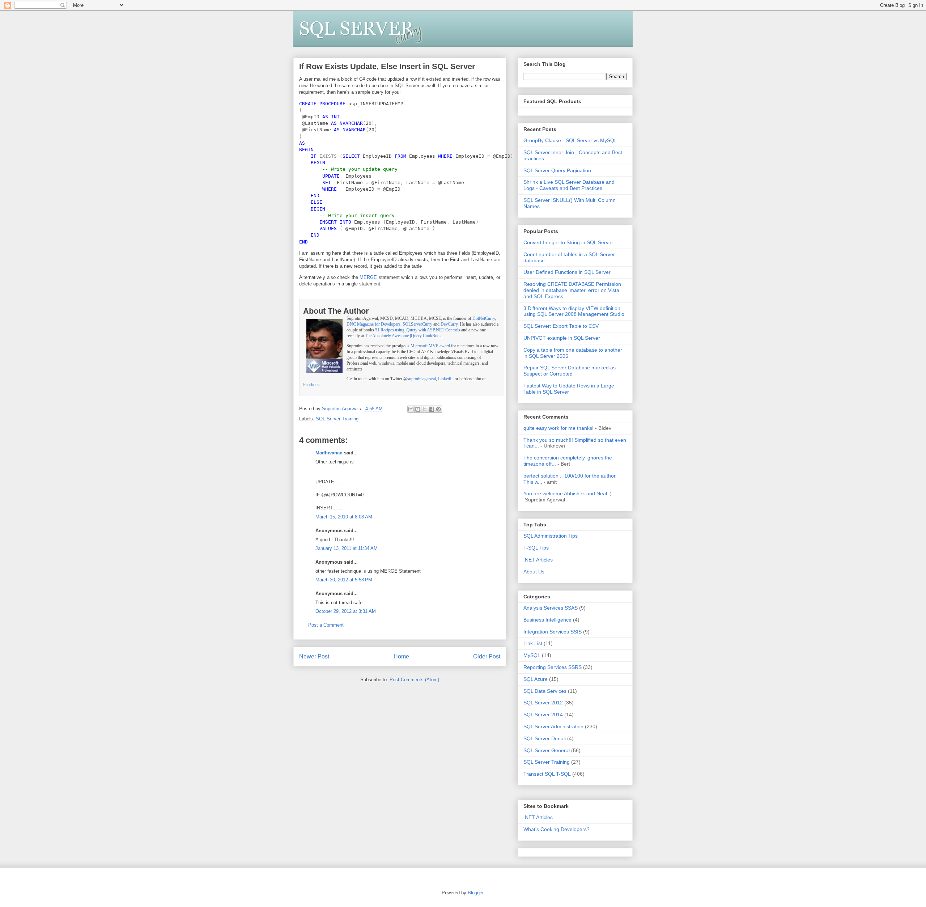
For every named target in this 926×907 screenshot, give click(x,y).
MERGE (368, 277)
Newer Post (314, 656)
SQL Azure (535, 679)
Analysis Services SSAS (550, 608)
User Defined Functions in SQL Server (567, 272)
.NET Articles (538, 560)
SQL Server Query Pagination (557, 170)
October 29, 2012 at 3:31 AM (345, 611)
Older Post (486, 656)
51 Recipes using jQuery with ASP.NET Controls (417, 330)
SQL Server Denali (544, 738)
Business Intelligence (547, 620)
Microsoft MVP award (430, 346)
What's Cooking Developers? (556, 829)
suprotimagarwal (421, 379)
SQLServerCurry (417, 324)
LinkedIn (446, 379)
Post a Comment (326, 625)
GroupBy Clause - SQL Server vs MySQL (570, 140)
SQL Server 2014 (543, 714)
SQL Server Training (337, 418)
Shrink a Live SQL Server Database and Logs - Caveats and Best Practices (569, 185)
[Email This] (411, 409)
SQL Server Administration (553, 726)
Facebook (311, 384)
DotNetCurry (483, 318)
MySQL (531, 655)
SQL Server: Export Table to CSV (561, 326)
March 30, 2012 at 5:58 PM (343, 579)
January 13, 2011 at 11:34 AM (346, 548)
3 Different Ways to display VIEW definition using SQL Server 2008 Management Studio (573, 311)
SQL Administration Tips (550, 536)
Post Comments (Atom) (414, 679)
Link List (532, 643)
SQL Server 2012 (543, 702)
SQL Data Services (544, 691)
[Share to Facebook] (431, 409)
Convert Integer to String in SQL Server (568, 242)
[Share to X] (424, 409)
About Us (533, 572)
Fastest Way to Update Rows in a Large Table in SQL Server (568, 389)
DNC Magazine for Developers (373, 324)
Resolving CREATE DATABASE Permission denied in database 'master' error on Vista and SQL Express (572, 290)
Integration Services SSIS (552, 632)
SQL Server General (546, 750)
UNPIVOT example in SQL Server (561, 338)
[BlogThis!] (417, 409)
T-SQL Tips (536, 548)
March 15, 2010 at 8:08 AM (343, 517)
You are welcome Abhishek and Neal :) (567, 493)
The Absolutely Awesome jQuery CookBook (403, 336)
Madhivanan (329, 452)
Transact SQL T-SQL (547, 774)
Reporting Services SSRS (552, 667)
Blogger (475, 892)
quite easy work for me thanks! (558, 428)
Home (401, 656)
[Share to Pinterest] (438, 409)
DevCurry (449, 324)
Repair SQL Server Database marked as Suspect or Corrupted (569, 371)
